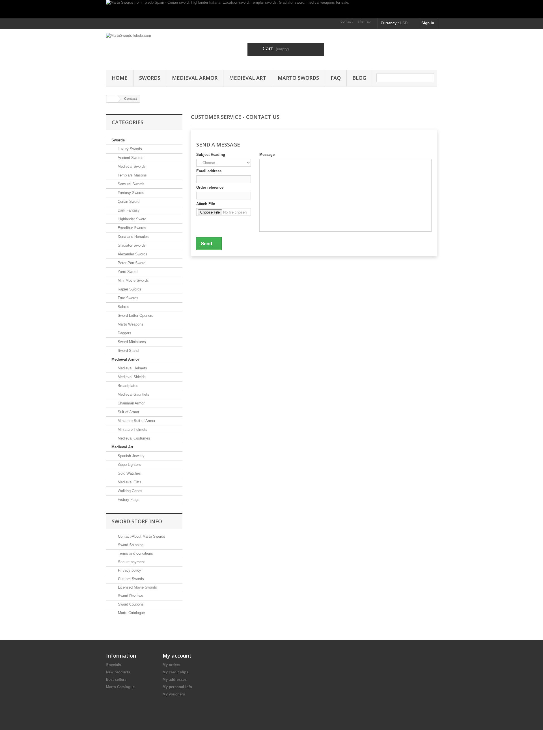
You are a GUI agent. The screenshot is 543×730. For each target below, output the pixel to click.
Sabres (123, 307)
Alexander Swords (132, 254)
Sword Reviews (130, 596)
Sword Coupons (130, 604)
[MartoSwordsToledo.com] (158, 48)
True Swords (127, 298)
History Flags (128, 500)
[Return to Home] (112, 98)
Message (267, 154)
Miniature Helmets (132, 429)
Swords (149, 77)
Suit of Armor (128, 412)
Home (120, 77)
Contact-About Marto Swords (141, 536)
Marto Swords (298, 77)
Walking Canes (129, 491)
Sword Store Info (137, 521)
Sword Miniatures (131, 342)
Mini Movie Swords (133, 280)
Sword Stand (128, 350)
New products (118, 672)
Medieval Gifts (129, 482)
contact (347, 21)
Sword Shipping (130, 545)
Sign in (427, 23)
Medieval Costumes (133, 438)
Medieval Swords (131, 166)
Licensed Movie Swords (137, 587)
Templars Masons (132, 175)
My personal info (177, 687)
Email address (208, 171)
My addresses (175, 679)
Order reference (209, 187)
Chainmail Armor (131, 403)
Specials (113, 665)
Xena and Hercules (133, 236)
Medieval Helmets (132, 368)
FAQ (336, 77)
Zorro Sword (127, 272)
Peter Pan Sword (131, 263)
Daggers (124, 333)
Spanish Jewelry (131, 456)
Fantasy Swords (130, 193)
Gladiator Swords (131, 245)
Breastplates (127, 386)
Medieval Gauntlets (133, 394)
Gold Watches (129, 473)
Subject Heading (210, 154)
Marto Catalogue (131, 613)
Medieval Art (247, 77)
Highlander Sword (131, 219)
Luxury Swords (129, 149)
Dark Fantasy (128, 210)
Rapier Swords (129, 289)
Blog (359, 77)
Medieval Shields (131, 377)
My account (177, 655)
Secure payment (131, 562)
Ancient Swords (130, 158)
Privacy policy (129, 570)
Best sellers (116, 679)
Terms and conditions (135, 553)
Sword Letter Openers (135, 315)
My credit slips (175, 672)
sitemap (363, 21)
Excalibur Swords (131, 228)
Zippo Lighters (129, 464)
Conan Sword (128, 201)
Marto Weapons (130, 324)
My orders (171, 665)
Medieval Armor (194, 77)
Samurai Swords (131, 184)
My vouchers (174, 694)
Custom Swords (130, 579)
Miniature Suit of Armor (136, 421)
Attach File (205, 204)
